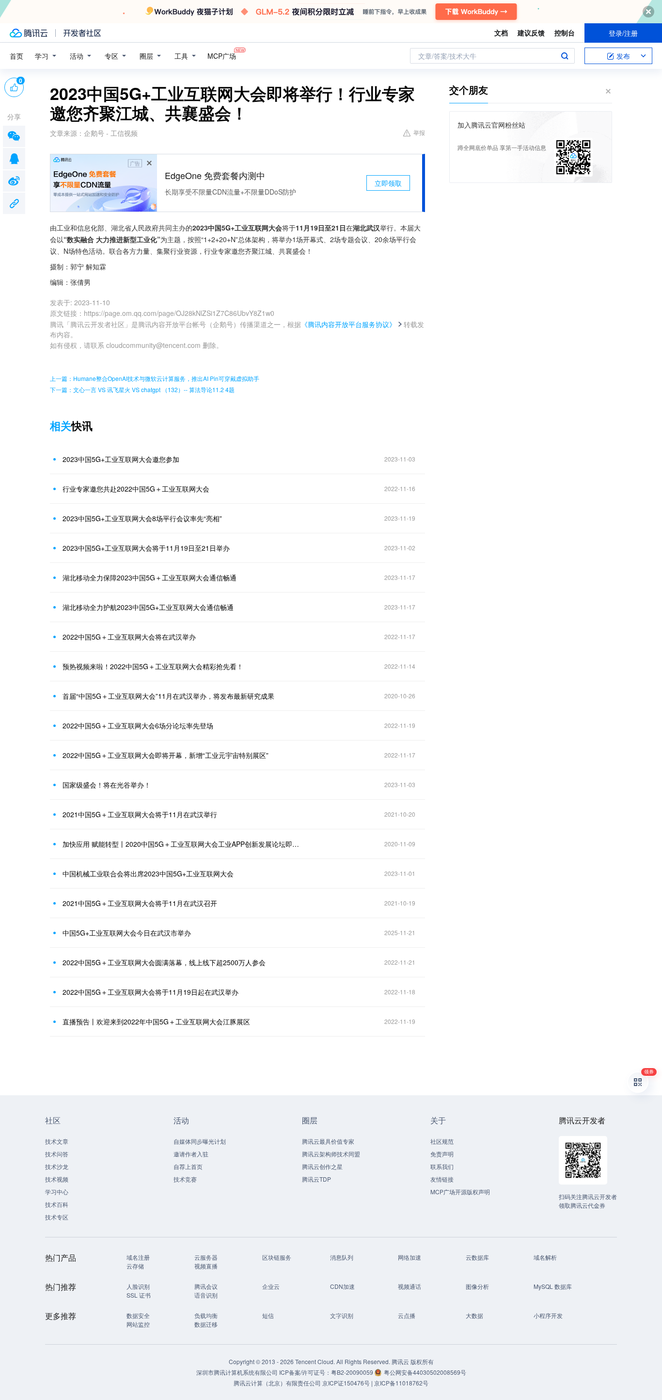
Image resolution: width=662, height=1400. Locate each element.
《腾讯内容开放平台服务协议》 (348, 324)
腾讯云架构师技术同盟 (331, 1154)
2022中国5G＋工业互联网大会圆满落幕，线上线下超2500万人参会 (164, 962)
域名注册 (138, 1257)
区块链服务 (276, 1257)
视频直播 (206, 1266)
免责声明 (442, 1154)
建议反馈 (531, 32)
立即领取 (388, 183)
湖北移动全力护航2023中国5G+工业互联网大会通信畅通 (148, 607)
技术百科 (56, 1204)
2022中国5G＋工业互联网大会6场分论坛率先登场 (138, 725)
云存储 (135, 1266)
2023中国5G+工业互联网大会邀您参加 (121, 459)
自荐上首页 (188, 1166)
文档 (501, 32)
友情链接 (442, 1179)
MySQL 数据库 (553, 1286)
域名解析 (545, 1257)
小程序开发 (548, 1315)
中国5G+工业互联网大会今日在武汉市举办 (127, 933)
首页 (16, 56)
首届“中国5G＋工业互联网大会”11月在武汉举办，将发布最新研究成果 (168, 696)
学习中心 (56, 1191)
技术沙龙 (56, 1166)
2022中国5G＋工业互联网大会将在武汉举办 (129, 637)
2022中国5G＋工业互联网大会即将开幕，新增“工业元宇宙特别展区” (165, 755)
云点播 (406, 1315)
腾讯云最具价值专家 (328, 1141)
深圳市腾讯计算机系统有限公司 (237, 1372)
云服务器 (206, 1257)
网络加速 (409, 1257)
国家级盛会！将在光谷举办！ (107, 785)
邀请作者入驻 (190, 1154)
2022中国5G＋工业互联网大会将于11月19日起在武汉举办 (150, 992)
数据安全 (138, 1315)
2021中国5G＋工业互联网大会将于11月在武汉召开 (140, 903)
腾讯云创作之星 (322, 1166)
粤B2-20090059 (353, 1372)
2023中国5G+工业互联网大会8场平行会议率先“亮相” (142, 518)
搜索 (564, 56)
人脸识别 (138, 1286)
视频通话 (409, 1286)
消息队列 (341, 1257)
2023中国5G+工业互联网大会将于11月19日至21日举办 (146, 548)
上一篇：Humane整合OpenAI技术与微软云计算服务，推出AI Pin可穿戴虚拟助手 (154, 378)
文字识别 (341, 1315)
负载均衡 (206, 1315)
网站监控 (138, 1324)
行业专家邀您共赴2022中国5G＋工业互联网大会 (136, 489)
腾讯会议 (206, 1286)
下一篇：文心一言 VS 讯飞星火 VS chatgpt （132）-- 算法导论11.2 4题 (142, 389)
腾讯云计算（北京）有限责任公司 (277, 1383)
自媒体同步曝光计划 (199, 1141)
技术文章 (56, 1141)
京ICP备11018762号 (401, 1383)
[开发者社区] (82, 33)
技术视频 (56, 1179)
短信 (268, 1315)
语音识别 (206, 1295)
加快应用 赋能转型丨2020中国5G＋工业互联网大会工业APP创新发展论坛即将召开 (183, 844)
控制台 (564, 32)
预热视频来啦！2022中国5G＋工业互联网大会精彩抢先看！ (153, 666)
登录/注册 (623, 33)
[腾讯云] (28, 33)
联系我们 (442, 1166)
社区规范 (442, 1141)
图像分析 (477, 1286)
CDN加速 (342, 1286)
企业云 (271, 1286)
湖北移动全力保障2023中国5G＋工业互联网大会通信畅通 (149, 577)
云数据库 (477, 1257)
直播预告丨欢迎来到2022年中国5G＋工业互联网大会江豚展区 (156, 1021)
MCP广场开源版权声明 (460, 1191)
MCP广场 (221, 56)
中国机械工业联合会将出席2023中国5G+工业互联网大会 (148, 873)
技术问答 (56, 1154)
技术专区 (56, 1217)
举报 (419, 132)
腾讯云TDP (316, 1179)
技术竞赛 (185, 1179)
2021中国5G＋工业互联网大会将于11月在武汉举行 (140, 814)
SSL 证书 (138, 1295)
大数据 (474, 1315)
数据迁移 (206, 1324)
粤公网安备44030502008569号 (425, 1372)
